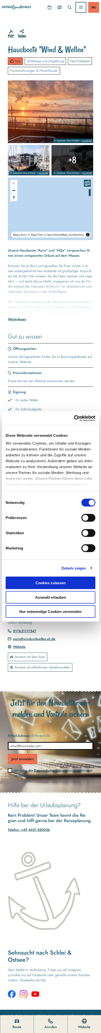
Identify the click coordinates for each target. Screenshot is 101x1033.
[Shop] (50, 7)
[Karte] (59, 7)
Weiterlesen (17, 319)
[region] (50, 208)
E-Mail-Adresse (29, 735)
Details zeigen (74, 568)
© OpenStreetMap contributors (63, 234)
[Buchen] (93, 7)
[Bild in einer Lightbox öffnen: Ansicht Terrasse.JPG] (72, 160)
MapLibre (19, 234)
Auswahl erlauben (50, 597)
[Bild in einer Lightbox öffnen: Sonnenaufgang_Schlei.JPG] (50, 111)
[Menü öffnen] (81, 7)
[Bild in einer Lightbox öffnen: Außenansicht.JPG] (29, 160)
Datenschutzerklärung (50, 770)
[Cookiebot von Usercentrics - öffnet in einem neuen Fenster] (73, 418)
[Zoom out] (13, 190)
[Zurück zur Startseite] (16, 7)
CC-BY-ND (87, 141)
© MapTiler (35, 234)
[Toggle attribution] (88, 235)
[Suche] (69, 7)
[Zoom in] (13, 183)
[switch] (88, 518)
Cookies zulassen (51, 583)
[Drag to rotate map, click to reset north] (13, 197)
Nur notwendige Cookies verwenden (50, 611)
